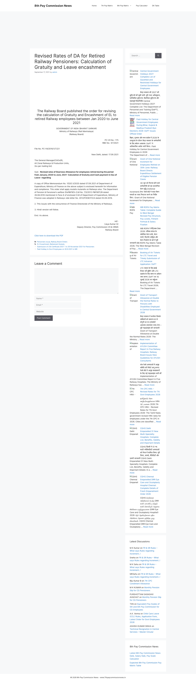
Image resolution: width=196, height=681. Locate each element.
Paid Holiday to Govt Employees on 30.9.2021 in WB (57, 249)
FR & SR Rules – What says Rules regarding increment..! (143, 551)
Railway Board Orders (59, 242)
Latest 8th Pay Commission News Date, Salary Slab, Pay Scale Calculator (145, 656)
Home (94, 6)
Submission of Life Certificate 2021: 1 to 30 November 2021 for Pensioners (65, 247)
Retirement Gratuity (57, 244)
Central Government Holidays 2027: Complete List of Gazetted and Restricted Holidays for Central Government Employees (150, 80)
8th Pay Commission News (53, 5)
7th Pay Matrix (107, 6)
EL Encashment (43, 244)
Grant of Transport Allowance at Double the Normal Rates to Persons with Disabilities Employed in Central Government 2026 (150, 304)
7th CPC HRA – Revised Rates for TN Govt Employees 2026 (150, 392)
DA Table (155, 6)
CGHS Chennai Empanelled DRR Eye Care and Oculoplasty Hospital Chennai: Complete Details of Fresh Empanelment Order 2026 (150, 485)
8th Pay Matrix (123, 6)
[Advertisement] (98, 27)
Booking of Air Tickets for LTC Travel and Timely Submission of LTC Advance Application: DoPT (150, 258)
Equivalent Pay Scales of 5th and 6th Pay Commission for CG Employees (144, 607)
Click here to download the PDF (48, 235)
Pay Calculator (142, 6)
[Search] (158, 55)
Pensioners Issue (43, 242)
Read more (135, 115)
